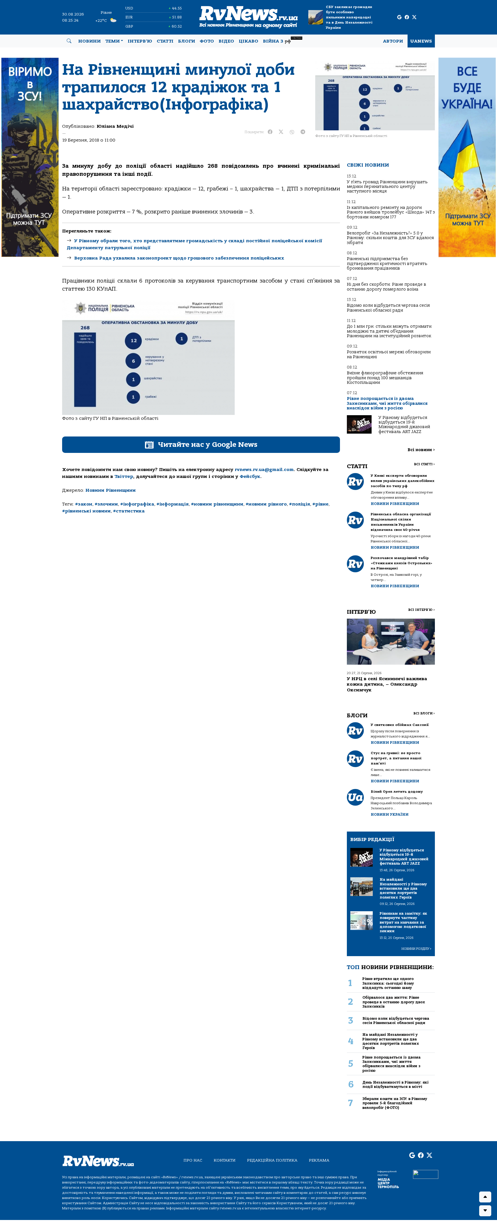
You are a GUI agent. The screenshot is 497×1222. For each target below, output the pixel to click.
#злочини (106, 504)
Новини (89, 41)
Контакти (225, 1160)
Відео (226, 41)
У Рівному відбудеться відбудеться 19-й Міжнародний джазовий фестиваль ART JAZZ (404, 424)
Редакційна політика (272, 1160)
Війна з (282, 40)
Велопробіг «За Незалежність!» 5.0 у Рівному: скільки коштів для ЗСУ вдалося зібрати (390, 238)
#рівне (320, 504)
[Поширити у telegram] (303, 132)
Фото (207, 41)
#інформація (172, 504)
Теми (112, 41)
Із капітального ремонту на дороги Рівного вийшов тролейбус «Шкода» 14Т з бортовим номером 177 (391, 212)
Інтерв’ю (140, 41)
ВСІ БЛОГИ (424, 713)
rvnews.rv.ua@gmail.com (264, 469)
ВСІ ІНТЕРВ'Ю (421, 610)
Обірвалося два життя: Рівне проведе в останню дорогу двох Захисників (393, 1002)
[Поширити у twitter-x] (281, 132)
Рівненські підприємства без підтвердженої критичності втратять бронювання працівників (387, 263)
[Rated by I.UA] (425, 1174)
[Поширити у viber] (292, 132)
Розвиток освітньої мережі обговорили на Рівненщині (389, 354)
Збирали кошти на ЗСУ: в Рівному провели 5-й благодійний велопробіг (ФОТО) (394, 1103)
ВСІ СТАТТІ (424, 464)
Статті (165, 41)
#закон (83, 504)
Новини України (389, 814)
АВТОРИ (393, 41)
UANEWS (421, 41)
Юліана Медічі (115, 126)
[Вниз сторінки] (485, 1210)
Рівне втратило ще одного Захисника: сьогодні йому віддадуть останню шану (388, 983)
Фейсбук (250, 476)
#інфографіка (137, 504)
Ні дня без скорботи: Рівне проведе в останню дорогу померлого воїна (386, 286)
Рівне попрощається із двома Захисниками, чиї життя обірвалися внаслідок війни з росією (387, 403)
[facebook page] (407, 17)
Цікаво (248, 41)
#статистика (129, 511)
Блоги (186, 41)
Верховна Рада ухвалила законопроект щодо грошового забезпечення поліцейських (179, 258)
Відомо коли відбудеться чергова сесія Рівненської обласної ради (388, 307)
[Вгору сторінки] (485, 1197)
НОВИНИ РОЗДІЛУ (416, 949)
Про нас (192, 1160)
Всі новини (421, 449)
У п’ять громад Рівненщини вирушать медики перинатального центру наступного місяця (387, 187)
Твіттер (123, 476)
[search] (69, 41)
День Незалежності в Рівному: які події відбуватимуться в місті (395, 1084)
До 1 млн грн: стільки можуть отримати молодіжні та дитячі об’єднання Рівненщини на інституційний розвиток (389, 331)
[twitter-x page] (414, 17)
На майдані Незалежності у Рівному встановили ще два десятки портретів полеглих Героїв (390, 1041)
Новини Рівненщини (110, 490)
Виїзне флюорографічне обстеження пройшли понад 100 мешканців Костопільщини (385, 378)
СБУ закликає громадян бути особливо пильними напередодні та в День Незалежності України (349, 17)
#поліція (299, 504)
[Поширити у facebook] (270, 132)
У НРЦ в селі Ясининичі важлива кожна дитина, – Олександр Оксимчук (387, 684)
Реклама (319, 1160)
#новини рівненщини (217, 504)
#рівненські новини (86, 511)
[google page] (399, 17)
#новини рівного (266, 504)
